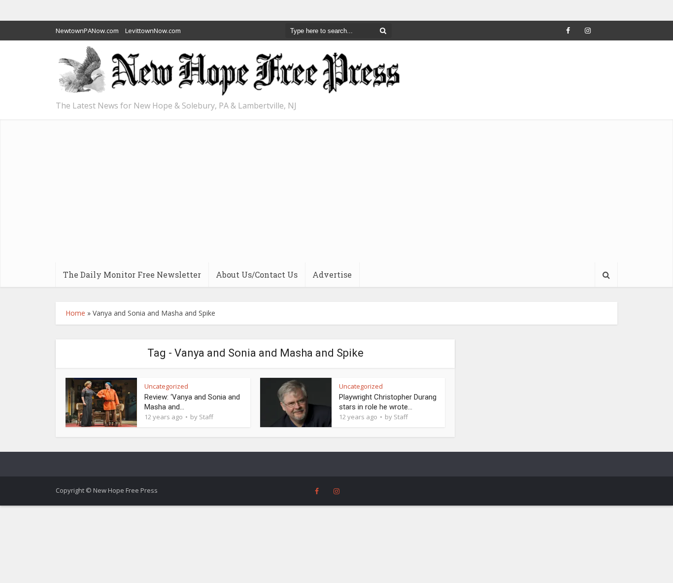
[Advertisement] (336, 188)
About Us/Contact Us (257, 274)
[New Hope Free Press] (228, 71)
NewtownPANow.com (87, 30)
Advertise (332, 274)
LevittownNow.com (153, 30)
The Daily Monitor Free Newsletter (132, 274)
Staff (206, 416)
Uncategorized (166, 386)
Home (75, 313)
